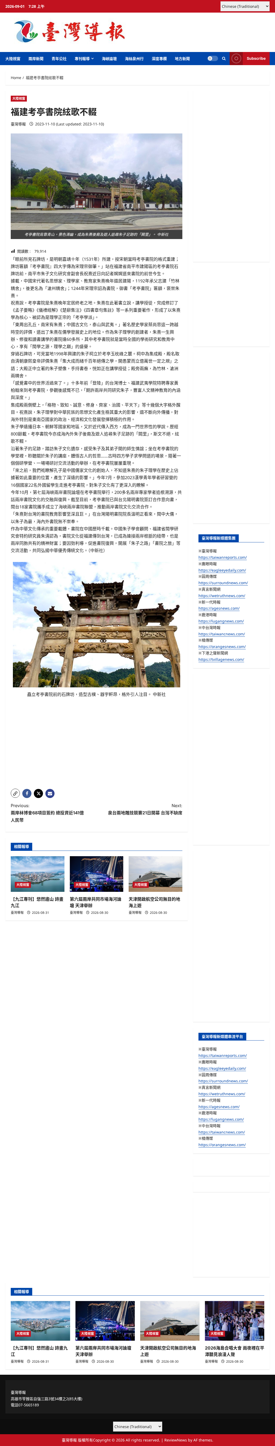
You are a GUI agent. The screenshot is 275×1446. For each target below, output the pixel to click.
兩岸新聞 (36, 58)
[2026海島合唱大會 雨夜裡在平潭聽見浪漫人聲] (234, 1320)
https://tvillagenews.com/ (221, 659)
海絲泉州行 (134, 58)
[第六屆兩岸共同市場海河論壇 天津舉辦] (97, 874)
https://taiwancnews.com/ (221, 633)
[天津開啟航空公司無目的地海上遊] (155, 874)
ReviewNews (175, 1440)
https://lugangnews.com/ (221, 621)
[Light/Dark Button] (212, 58)
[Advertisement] (96, 747)
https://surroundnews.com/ (223, 582)
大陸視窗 (12, 58)
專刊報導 (82, 58)
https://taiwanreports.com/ (222, 557)
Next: (145, 809)
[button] (224, 58)
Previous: (47, 813)
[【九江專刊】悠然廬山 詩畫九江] (37, 874)
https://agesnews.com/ (219, 608)
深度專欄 (159, 58)
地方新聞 (182, 58)
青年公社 (59, 58)
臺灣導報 (18, 123)
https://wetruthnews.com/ (221, 595)
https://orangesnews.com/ (222, 646)
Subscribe (256, 58)
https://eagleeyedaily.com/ (222, 570)
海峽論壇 (109, 58)
